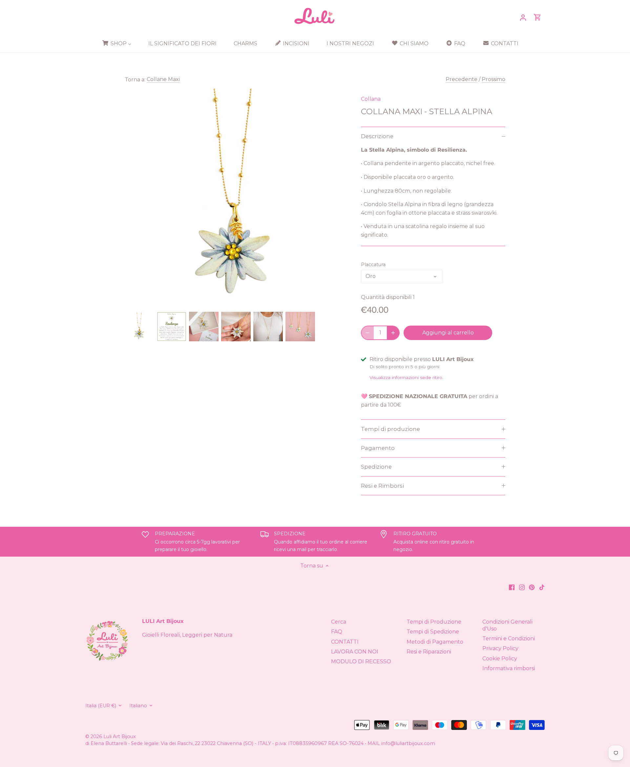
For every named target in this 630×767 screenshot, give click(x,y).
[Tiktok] (542, 587)
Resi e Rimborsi (382, 485)
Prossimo (493, 79)
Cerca (338, 622)
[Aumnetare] (393, 333)
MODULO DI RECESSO (361, 661)
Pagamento (378, 448)
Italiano (138, 706)
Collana (371, 99)
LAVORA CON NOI (354, 652)
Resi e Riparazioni (429, 652)
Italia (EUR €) (100, 706)
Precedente (461, 79)
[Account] (523, 17)
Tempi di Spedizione (433, 632)
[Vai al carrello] (537, 17)
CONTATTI (345, 642)
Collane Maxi (163, 79)
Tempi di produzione (390, 429)
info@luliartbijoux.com (408, 743)
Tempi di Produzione (434, 622)
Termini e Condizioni (508, 638)
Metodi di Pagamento (435, 642)
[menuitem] (119, 43)
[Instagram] (522, 587)
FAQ (336, 632)
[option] (139, 326)
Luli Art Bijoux (119, 736)
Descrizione (377, 136)
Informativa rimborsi (508, 668)
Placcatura (373, 264)
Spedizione (376, 466)
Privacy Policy (500, 648)
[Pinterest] (532, 587)
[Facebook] (511, 587)
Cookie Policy (499, 658)
